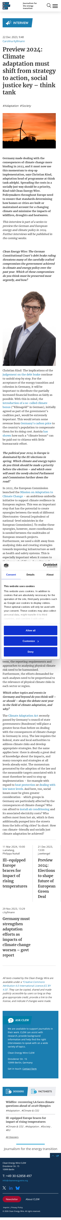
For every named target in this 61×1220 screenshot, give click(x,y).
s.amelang (8, 850)
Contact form (29, 1068)
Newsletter (12, 1199)
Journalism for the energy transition (30, 6)
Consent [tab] (11, 574)
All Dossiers (12, 1137)
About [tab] (50, 574)
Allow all (30, 630)
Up (57, 1155)
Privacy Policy (17, 1207)
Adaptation (13, 1110)
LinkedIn (12, 1188)
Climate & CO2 (31, 1110)
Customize (29, 641)
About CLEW (33, 1199)
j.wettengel (44, 853)
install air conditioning (34, 809)
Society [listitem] (26, 106)
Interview (20, 23)
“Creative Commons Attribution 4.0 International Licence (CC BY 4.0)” (27, 985)
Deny (31, 651)
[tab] (15, 1093)
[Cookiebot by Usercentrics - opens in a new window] (43, 565)
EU (8, 1130)
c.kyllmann (9, 912)
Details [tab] (30, 574)
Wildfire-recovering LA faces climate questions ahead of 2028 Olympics (30, 1103)
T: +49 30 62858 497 (17, 1176)
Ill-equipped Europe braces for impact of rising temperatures (26, 1119)
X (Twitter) (5, 1188)
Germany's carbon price (36, 423)
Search (48, 5)
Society (46, 1126)
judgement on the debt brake (21, 374)
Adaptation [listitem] (11, 106)
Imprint (6, 1207)
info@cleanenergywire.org (15, 1180)
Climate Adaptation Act (23, 715)
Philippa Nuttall (11, 853)
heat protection (25, 784)
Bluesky (18, 1188)
